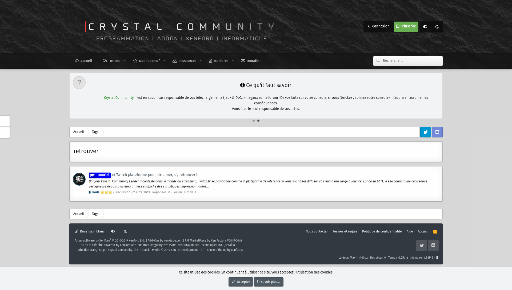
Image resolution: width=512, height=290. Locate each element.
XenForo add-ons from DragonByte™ (144, 245)
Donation (254, 61)
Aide (410, 231)
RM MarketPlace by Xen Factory (213, 240)
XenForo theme (216, 250)
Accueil (86, 61)
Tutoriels (189, 192)
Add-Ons (153, 240)
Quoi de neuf (149, 61)
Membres (221, 61)
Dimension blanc (92, 231)
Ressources (187, 61)
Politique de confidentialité (382, 231)
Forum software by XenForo (109, 240)
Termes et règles (345, 231)
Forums (114, 61)
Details (229, 245)
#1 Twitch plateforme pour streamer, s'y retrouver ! (147, 175)
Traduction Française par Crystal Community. (104, 250)
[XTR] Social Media (166, 250)
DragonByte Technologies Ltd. (203, 245)
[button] (125, 60)
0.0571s (403, 257)
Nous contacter (317, 231)
